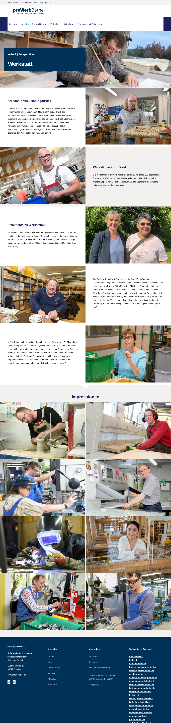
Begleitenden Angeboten (19, 133)
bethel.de (133, 660)
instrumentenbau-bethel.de (142, 688)
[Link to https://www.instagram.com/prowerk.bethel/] (14, 682)
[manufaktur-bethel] (94, 684)
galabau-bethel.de (137, 674)
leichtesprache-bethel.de (141, 699)
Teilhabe (54, 24)
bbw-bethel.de (136, 657)
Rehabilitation (39, 24)
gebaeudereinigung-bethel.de (143, 678)
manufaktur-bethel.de (139, 709)
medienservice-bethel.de (140, 713)
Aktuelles (68, 24)
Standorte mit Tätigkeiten (90, 24)
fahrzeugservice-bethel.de (141, 671)
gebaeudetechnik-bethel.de (142, 681)
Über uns (12, 24)
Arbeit (24, 24)
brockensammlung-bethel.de (142, 667)
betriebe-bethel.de (137, 664)
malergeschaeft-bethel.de (141, 706)
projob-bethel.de (137, 720)
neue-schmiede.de (138, 716)
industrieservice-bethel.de (141, 685)
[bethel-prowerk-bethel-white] (17, 646)
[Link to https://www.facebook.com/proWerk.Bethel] (9, 682)
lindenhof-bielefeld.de (139, 702)
